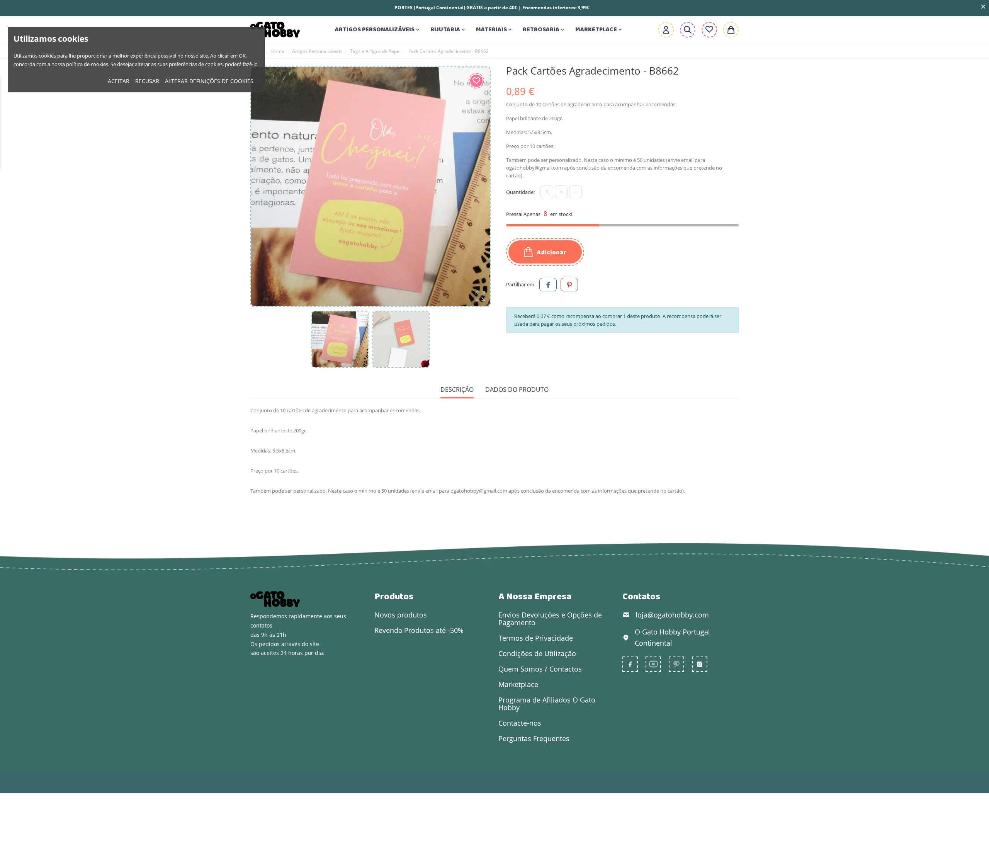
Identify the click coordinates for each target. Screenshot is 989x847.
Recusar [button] (147, 81)
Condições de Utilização (537, 653)
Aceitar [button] (118, 81)
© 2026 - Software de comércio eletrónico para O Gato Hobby (329, 783)
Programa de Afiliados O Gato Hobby (546, 703)
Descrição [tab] (457, 390)
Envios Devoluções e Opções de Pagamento (550, 618)
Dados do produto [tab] (517, 390)
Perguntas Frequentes (533, 738)
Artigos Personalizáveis (378, 29)
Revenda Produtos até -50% (419, 630)
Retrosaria (544, 29)
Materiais (494, 29)
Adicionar (551, 252)
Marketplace (599, 29)
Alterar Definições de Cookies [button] (209, 81)
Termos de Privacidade (535, 638)
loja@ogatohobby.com (672, 615)
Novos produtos (400, 615)
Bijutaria (448, 29)
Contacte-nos (519, 723)
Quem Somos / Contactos (540, 669)
